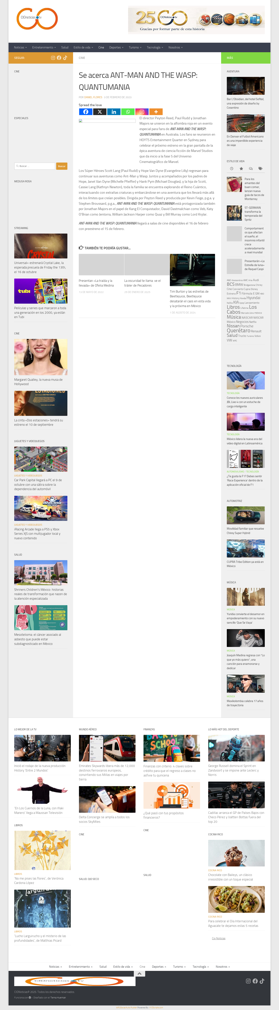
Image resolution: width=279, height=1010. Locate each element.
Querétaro (238, 330)
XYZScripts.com (156, 1007)
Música (234, 317)
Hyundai (253, 297)
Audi (256, 280)
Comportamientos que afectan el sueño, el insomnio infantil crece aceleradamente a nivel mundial (255, 240)
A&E (229, 280)
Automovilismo (235, 471)
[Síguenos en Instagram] (53, 57)
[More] (156, 111)
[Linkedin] (114, 111)
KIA (236, 302)
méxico (258, 312)
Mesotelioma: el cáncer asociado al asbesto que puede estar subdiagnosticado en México (37, 639)
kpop (242, 302)
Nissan (233, 326)
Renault (256, 331)
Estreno (231, 293)
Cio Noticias (218, 938)
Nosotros (174, 47)
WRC (235, 341)
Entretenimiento (42, 47)
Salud (64, 47)
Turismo (134, 47)
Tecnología (153, 47)
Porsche (246, 326)
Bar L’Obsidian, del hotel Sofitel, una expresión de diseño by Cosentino (245, 103)
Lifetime (244, 307)
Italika (230, 303)
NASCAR (247, 317)
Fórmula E (248, 293)
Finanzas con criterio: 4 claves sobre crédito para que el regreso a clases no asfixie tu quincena (169, 770)
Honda (243, 298)
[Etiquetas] (260, 169)
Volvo (258, 336)
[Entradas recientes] (231, 169)
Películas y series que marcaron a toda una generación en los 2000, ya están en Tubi (40, 312)
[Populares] (241, 169)
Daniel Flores (93, 97)
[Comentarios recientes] (250, 169)
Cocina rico (215, 870)
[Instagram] (142, 111)
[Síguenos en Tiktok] (65, 57)
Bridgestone (249, 285)
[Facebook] (85, 111)
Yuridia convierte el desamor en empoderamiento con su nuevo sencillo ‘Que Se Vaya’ (245, 618)
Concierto (237, 289)
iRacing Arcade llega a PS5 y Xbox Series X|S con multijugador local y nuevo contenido (37, 533)
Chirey (259, 284)
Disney (254, 289)
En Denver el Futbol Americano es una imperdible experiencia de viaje (245, 141)
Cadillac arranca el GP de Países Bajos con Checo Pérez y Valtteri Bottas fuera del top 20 (236, 817)
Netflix (252, 321)
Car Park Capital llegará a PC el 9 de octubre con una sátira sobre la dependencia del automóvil (38, 484)
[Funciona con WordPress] (30, 997)
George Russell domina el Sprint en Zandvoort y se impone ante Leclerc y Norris (233, 770)
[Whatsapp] (128, 111)
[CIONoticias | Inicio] (36, 19)
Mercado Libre (247, 313)
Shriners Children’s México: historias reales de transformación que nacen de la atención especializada (40, 594)
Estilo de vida (82, 47)
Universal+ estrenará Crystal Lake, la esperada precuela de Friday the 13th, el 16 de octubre (40, 267)
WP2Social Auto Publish (126, 1007)
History (235, 298)
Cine (101, 47)
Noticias (19, 47)
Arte (250, 280)
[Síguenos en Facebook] (59, 57)
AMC (245, 280)
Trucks (242, 336)
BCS (231, 284)
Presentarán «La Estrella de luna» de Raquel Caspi (255, 265)
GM (257, 293)
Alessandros (237, 280)
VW (229, 340)
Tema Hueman (58, 997)
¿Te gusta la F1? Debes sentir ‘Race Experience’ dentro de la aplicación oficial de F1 (245, 480)
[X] (99, 111)
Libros (233, 307)
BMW (239, 285)
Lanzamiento (252, 302)
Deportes (115, 47)
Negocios (242, 322)
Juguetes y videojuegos (28, 475)
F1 (238, 293)
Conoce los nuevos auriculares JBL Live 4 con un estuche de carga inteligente (245, 402)
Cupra (247, 289)
